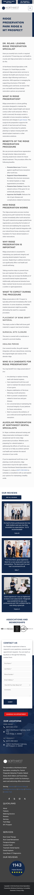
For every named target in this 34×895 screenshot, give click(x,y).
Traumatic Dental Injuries (11, 848)
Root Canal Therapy (9, 837)
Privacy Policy (20, 890)
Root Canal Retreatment (11, 839)
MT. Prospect (7, 824)
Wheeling (28, 789)
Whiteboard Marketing (17, 888)
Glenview (12, 786)
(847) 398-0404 (22, 470)
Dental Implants (8, 850)
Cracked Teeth (8, 845)
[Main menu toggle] (30, 8)
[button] (9, 2)
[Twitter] (25, 799)
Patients (6, 811)
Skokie (5, 789)
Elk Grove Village (21, 786)
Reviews (5, 816)
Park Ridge (6, 822)
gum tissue (23, 120)
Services (6, 819)
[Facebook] (9, 799)
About (5, 808)
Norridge (21, 789)
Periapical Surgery (9, 842)
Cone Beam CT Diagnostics (12, 853)
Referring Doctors (9, 814)
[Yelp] (14, 799)
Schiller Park (8, 792)
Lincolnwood (13, 789)
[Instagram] (19, 799)
